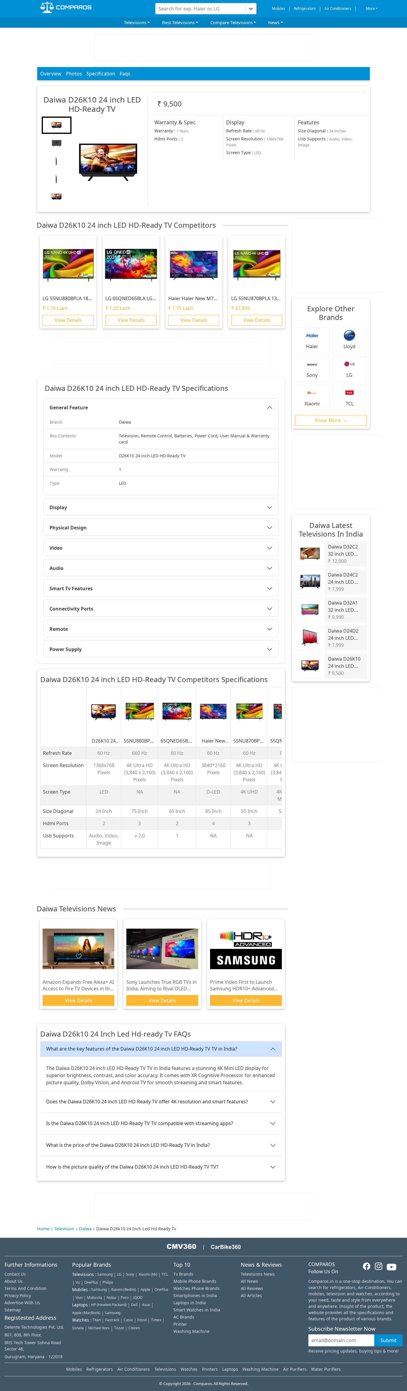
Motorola (94, 1297)
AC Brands (183, 1317)
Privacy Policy (17, 1295)
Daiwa (85, 1229)
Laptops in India (189, 1302)
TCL (165, 1274)
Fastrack (112, 1319)
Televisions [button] (135, 22)
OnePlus (91, 1282)
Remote (58, 629)
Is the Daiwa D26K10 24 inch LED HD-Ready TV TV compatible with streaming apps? (139, 1123)
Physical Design (68, 527)
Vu (78, 1282)
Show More (328, 420)
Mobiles (278, 8)
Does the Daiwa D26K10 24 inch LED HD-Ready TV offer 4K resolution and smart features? (147, 1101)
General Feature (68, 407)
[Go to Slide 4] (57, 179)
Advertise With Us (22, 1302)
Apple (145, 1289)
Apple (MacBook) (86, 1312)
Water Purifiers (326, 1369)
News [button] (273, 22)
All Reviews (252, 1288)
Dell (134, 1304)
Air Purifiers (295, 1369)
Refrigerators (305, 8)
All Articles (251, 1295)
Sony (130, 1274)
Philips (107, 1282)
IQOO (137, 1297)
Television (64, 1229)
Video (56, 548)
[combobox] (159, 8)
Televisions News (258, 1274)
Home (43, 1229)
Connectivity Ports (71, 608)
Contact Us (15, 1274)
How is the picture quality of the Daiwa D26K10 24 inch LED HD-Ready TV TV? (132, 1167)
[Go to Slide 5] (57, 196)
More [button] (370, 8)
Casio (128, 1319)
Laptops (230, 1369)
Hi (152, 6)
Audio (56, 568)
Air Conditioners (337, 8)
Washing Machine (191, 1331)
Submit (388, 1340)
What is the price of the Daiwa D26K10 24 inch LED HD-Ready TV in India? (128, 1145)
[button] (108, 161)
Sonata (78, 1327)
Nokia (111, 1297)
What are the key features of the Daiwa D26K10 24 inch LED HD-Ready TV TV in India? (141, 1048)
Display (58, 507)
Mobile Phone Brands (194, 1281)
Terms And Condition (25, 1288)
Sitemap (12, 1310)
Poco (125, 1297)
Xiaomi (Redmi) (123, 1289)
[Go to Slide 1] (57, 125)
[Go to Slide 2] (57, 143)
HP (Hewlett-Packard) (109, 1304)
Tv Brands (183, 1274)
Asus (146, 1304)
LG (119, 1274)
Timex (156, 1319)
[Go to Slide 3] (57, 161)
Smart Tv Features (71, 588)
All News (249, 1281)
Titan (96, 1319)
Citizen (134, 1327)
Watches (189, 1369)
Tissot (119, 1327)
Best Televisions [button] (178, 22)
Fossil (142, 1319)
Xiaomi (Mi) (148, 1274)
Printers (210, 1369)
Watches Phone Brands (196, 1288)
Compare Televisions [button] (231, 22)
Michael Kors (99, 1327)
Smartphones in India (195, 1295)
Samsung (105, 1274)
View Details (68, 320)
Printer (180, 1324)
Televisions (165, 1369)
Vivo (79, 1297)
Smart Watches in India (196, 1310)
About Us (13, 1281)
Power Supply (65, 649)
